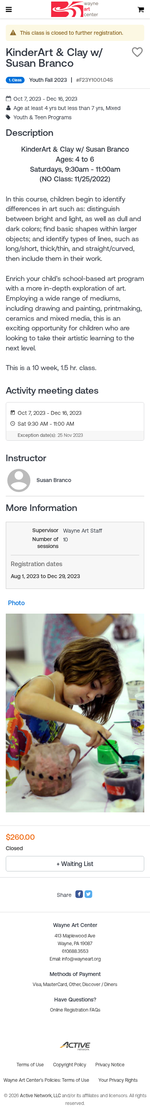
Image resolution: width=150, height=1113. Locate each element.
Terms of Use (75, 1080)
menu (9, 9)
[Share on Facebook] (79, 896)
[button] (137, 52)
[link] (18, 480)
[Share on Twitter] (88, 896)
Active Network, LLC (41, 1095)
